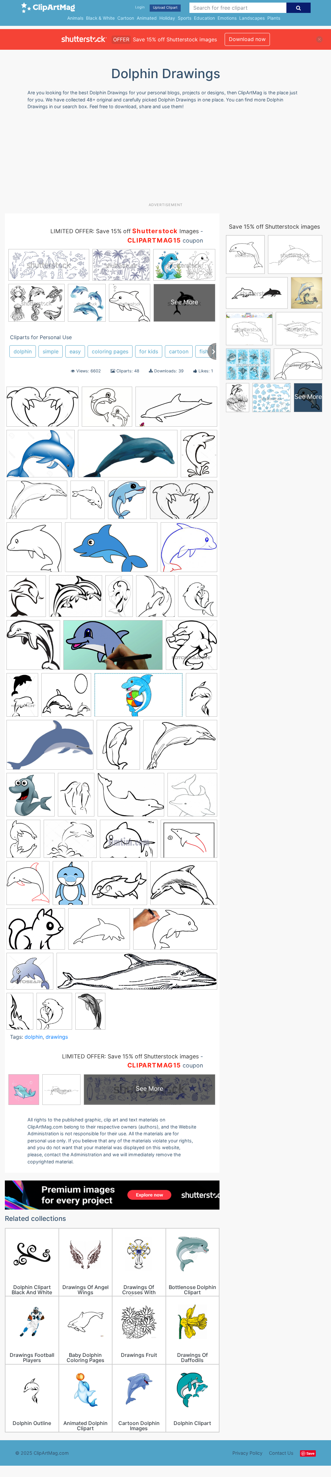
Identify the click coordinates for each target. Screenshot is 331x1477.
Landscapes (252, 18)
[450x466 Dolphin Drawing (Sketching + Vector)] (30, 797)
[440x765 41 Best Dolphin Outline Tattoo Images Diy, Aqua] (119, 599)
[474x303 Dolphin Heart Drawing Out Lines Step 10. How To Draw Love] (42, 409)
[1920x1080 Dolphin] (176, 409)
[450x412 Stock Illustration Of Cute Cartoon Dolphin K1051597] (30, 974)
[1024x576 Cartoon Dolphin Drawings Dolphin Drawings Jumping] (113, 648)
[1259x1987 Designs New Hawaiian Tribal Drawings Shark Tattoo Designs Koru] (20, 1014)
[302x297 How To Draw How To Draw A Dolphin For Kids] (189, 550)
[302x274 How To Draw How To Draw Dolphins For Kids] (119, 886)
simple (51, 351)
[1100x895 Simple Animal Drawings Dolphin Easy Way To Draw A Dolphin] (36, 932)
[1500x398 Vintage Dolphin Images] (137, 974)
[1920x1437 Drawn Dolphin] (131, 798)
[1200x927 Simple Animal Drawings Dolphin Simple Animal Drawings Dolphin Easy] (99, 932)
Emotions (227, 18)
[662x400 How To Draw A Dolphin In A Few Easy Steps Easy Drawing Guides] (111, 550)
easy (75, 351)
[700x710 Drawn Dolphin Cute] (34, 550)
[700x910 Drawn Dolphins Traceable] (23, 841)
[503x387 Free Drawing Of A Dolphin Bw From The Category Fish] (128, 842)
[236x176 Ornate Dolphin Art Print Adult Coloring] (184, 886)
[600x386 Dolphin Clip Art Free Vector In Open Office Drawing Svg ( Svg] (50, 748)
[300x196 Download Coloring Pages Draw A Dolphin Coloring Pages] (183, 503)
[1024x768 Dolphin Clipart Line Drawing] (180, 747)
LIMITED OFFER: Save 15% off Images (124, 231)
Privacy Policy (247, 1453)
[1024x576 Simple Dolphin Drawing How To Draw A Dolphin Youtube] (175, 932)
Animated (147, 18)
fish (203, 351)
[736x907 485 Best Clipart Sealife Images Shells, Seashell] (155, 599)
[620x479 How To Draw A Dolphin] (189, 841)
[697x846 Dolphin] (26, 599)
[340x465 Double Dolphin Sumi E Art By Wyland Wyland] (76, 797)
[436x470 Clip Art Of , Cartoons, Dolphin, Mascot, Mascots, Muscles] (191, 647)
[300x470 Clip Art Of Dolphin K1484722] (22, 697)
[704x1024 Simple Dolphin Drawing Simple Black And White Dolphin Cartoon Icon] (199, 456)
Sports (184, 18)
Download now (247, 39)
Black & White (100, 18)
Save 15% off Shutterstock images (274, 226)
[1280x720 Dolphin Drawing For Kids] (138, 698)
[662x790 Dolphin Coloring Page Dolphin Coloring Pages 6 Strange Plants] (54, 1014)
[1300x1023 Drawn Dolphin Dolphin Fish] (40, 456)
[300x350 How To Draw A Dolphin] (28, 886)
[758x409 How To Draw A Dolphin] (127, 457)
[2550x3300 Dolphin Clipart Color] (118, 747)
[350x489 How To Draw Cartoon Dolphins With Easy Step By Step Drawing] (70, 885)
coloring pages (110, 351)
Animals (75, 18)
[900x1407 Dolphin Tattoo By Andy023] (201, 697)
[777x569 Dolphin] (37, 503)
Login (139, 7)
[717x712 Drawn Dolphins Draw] (192, 797)
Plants (273, 18)
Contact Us (281, 1453)
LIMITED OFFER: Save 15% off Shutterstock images (130, 1056)
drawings (57, 1037)
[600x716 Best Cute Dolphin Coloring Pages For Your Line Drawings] (197, 598)
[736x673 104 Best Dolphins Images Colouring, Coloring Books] (107, 409)
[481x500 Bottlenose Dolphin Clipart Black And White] (33, 647)
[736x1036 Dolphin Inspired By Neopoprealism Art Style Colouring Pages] (90, 1014)
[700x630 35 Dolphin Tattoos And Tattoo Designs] (75, 599)
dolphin (23, 351)
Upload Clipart (165, 7)
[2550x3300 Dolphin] (87, 503)
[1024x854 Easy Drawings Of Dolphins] (70, 842)
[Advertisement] (161, 158)
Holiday (167, 18)
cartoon (178, 351)
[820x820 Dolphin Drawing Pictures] (66, 698)
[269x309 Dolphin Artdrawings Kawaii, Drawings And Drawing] (127, 503)
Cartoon (125, 18)
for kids (148, 351)
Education (204, 18)
